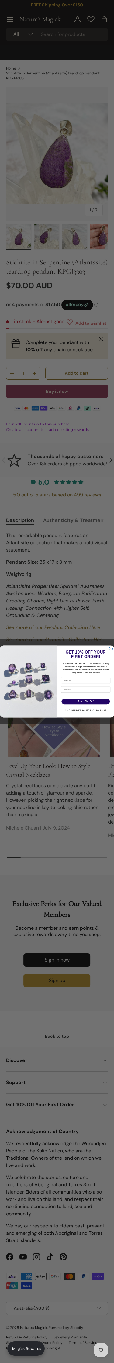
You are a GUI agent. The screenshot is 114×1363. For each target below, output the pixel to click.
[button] (26, 1348)
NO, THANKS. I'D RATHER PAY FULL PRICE (85, 710)
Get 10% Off (86, 701)
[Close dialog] (111, 648)
